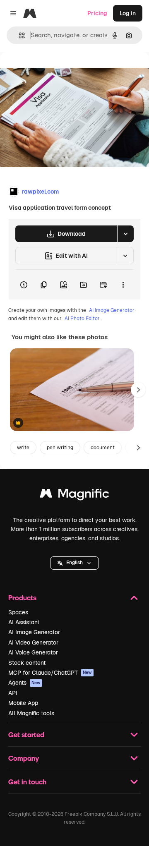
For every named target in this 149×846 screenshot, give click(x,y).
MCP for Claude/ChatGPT (50, 672)
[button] (74, 563)
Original (53, 71)
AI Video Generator (33, 642)
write (23, 447)
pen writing (60, 447)
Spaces (18, 612)
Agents (24, 682)
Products (22, 597)
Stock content (27, 662)
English (74, 562)
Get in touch (27, 781)
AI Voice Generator (33, 652)
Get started (26, 734)
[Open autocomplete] (18, 35)
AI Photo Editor (82, 318)
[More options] (123, 284)
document (103, 447)
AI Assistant (23, 622)
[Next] (138, 389)
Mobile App (23, 703)
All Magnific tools (31, 713)
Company (23, 758)
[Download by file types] (125, 233)
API (12, 693)
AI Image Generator (112, 310)
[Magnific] (74, 495)
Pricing (97, 13)
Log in (128, 13)
